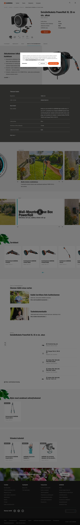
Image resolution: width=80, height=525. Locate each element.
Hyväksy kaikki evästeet (53, 63)
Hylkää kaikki (43, 63)
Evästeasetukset (24, 63)
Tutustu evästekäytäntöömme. (31, 59)
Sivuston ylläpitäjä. (41, 59)
